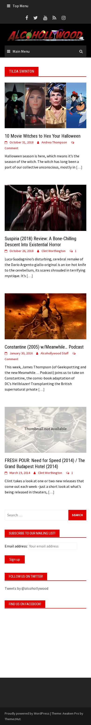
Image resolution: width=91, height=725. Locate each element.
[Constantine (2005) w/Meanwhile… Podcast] (45, 316)
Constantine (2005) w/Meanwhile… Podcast (44, 347)
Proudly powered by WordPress (27, 713)
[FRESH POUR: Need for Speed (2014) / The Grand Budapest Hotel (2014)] (45, 429)
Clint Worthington (54, 251)
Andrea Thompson (54, 142)
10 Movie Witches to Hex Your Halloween (42, 136)
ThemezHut (13, 719)
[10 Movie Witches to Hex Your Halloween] (45, 105)
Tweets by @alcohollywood (26, 588)
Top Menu (20, 5)
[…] (78, 167)
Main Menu (21, 51)
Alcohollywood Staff (54, 353)
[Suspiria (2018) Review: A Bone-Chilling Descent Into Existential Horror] (45, 207)
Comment (11, 148)
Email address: (16, 546)
